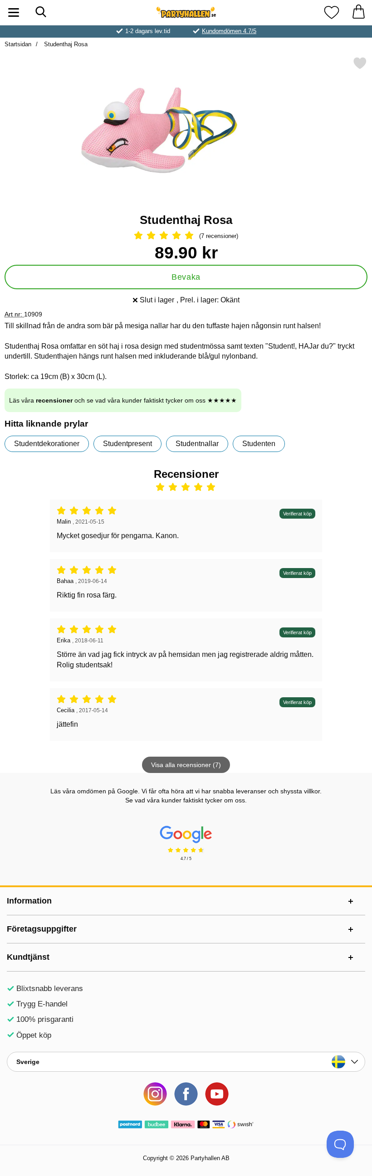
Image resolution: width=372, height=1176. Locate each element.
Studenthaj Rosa (65, 44)
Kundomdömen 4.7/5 (229, 31)
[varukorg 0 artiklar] (358, 12)
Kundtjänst (28, 957)
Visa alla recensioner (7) (186, 764)
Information (29, 900)
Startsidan (18, 44)
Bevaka (185, 277)
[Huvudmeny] (13, 12)
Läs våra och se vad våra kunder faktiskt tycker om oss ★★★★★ (123, 400)
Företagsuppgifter (42, 928)
